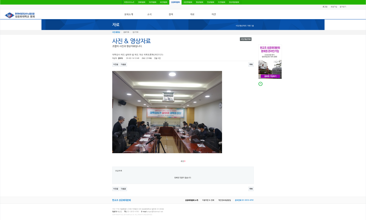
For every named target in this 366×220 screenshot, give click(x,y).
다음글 (123, 65)
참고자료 (135, 32)
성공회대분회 (175, 2)
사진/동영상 (116, 32)
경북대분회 (141, 2)
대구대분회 (152, 2)
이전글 (115, 65)
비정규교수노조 (129, 2)
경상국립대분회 (234, 2)
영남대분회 (199, 2)
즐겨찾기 (343, 7)
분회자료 (126, 32)
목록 (251, 65)
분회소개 (128, 14)
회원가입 (334, 7)
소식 (149, 14)
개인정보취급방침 (224, 200)
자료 (192, 14)
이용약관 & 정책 (208, 200)
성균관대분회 (188, 2)
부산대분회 (163, 2)
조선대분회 (221, 2)
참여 (171, 14)
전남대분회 (210, 2)
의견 (214, 14)
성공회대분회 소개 (191, 200)
